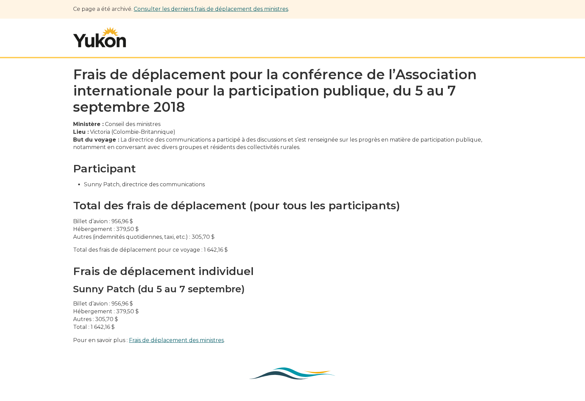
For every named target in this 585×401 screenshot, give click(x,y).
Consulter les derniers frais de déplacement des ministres (211, 9)
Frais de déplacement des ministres (176, 340)
